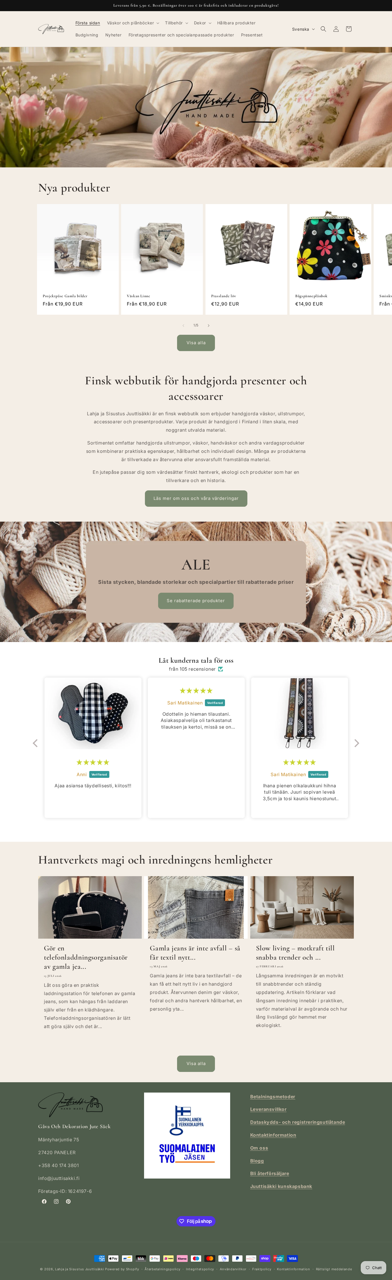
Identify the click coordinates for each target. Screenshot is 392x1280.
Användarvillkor (233, 1269)
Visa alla (196, 342)
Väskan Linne (138, 296)
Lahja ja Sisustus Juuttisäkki (79, 1269)
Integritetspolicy (200, 1269)
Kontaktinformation (293, 1269)
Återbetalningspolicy (162, 1269)
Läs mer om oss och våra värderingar (196, 498)
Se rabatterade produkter (196, 600)
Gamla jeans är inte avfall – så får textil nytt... (195, 953)
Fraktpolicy (261, 1269)
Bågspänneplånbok (311, 296)
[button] (133, 23)
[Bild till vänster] (183, 325)
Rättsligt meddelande (334, 1269)
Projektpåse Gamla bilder (65, 296)
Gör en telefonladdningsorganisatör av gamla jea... (86, 957)
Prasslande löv (223, 296)
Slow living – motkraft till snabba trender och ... (295, 953)
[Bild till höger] (208, 325)
